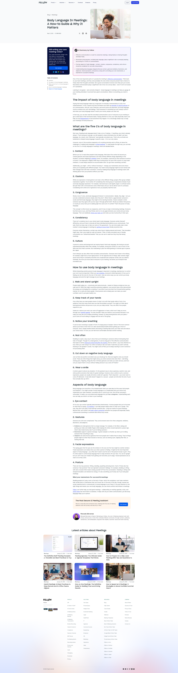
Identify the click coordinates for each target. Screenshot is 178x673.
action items (76, 491)
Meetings (54, 15)
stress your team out (97, 213)
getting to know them (103, 227)
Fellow (75, 489)
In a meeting (90, 406)
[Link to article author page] (76, 516)
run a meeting (100, 273)
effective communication (115, 79)
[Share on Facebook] (86, 33)
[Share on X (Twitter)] (79, 33)
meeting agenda (85, 312)
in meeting (93, 158)
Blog (48, 15)
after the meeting (102, 342)
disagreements (84, 118)
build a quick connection (97, 410)
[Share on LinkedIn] (82, 33)
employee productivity (90, 342)
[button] (54, 2)
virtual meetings (100, 144)
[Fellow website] (43, 3)
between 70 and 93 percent (119, 105)
